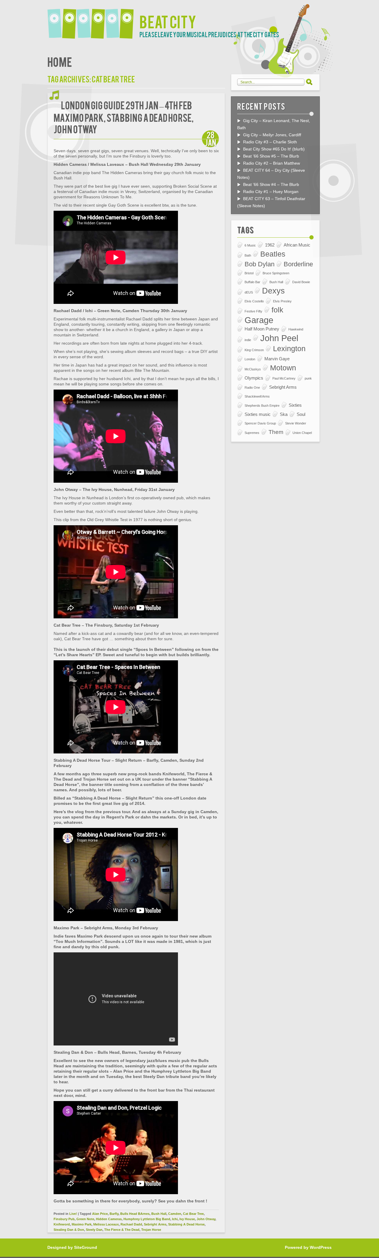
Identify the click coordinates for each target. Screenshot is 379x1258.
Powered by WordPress (308, 1247)
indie (248, 340)
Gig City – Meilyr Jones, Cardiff (272, 134)
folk (277, 310)
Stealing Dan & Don (69, 1229)
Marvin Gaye (277, 358)
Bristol (249, 273)
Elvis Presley (282, 301)
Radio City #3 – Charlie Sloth (270, 142)
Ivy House (187, 1219)
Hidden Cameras (109, 1219)
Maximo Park (81, 1224)
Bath (248, 255)
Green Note (85, 1219)
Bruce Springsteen (276, 273)
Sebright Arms (155, 1224)
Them (276, 432)
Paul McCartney (284, 378)
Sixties (295, 405)
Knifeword (62, 1224)
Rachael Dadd (131, 1224)
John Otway (206, 1219)
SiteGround (85, 1247)
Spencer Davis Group (260, 423)
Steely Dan (94, 1229)
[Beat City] (93, 20)
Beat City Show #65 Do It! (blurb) (274, 149)
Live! (73, 1213)
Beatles (272, 254)
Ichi (175, 1219)
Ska (284, 414)
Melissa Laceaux (106, 1224)
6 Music (250, 245)
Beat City (167, 21)
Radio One (252, 387)
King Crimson (254, 350)
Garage (259, 320)
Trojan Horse (151, 1229)
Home (59, 61)
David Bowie (301, 282)
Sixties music (258, 414)
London (250, 359)
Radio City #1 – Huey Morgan (270, 191)
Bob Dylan (259, 264)
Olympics (254, 377)
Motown (283, 368)
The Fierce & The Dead (121, 1229)
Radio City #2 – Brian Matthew (271, 163)
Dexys (273, 290)
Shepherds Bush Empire (262, 405)
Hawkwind (295, 329)
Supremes (252, 433)
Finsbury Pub (64, 1219)
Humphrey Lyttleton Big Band (146, 1219)
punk (308, 378)
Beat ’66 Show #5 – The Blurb (271, 156)
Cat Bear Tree (193, 1213)
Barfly (114, 1213)
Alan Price (100, 1213)
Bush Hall (158, 1213)
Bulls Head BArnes (135, 1213)
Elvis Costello (254, 301)
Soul (301, 414)
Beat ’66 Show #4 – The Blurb (271, 184)
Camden (174, 1213)
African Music (297, 244)
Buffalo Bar (252, 282)
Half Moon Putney (262, 328)
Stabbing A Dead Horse (186, 1224)
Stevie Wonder (295, 423)
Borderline (298, 264)
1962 (269, 244)
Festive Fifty (253, 311)
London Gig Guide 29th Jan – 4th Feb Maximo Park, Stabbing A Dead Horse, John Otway (124, 116)
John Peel (279, 338)
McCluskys (253, 369)
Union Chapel (302, 433)
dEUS (249, 292)
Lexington (289, 349)
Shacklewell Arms (257, 396)
